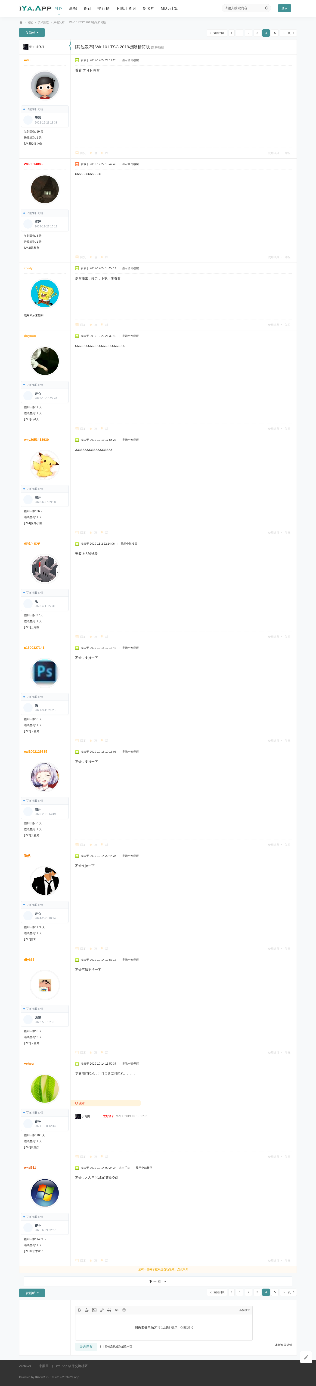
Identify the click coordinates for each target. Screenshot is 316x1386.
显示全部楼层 (130, 60)
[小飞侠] (25, 46)
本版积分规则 (283, 1345)
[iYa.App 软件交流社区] (35, 8)
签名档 (149, 8)
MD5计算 (169, 8)
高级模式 (244, 1310)
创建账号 (186, 1327)
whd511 (30, 1167)
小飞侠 (40, 46)
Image (94, 1310)
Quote (109, 1310)
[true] (266, 8)
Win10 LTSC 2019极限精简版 (87, 22)
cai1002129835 (35, 751)
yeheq (29, 1063)
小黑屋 (44, 1366)
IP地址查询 (126, 8)
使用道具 (273, 153)
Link (102, 1310)
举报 (288, 153)
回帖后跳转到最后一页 (118, 1346)
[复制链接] (157, 47)
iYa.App (74, 1377)
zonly (28, 268)
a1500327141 (34, 647)
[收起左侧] (70, 46)
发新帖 (30, 32)
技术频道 (43, 22)
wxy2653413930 (36, 439)
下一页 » (158, 1281)
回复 (83, 153)
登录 (284, 8)
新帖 (73, 8)
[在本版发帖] (306, 1357)
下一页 (286, 33)
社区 (59, 8)
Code (116, 1310)
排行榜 (103, 8)
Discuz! (40, 1377)
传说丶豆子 (32, 543)
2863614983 (33, 164)
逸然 (27, 856)
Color (87, 1310)
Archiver (25, 1366)
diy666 (29, 959)
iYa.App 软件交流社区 (21, 22)
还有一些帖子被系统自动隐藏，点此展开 (163, 1269)
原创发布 (59, 22)
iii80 (27, 60)
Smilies (124, 1310)
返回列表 (219, 33)
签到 (87, 8)
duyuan (30, 336)
